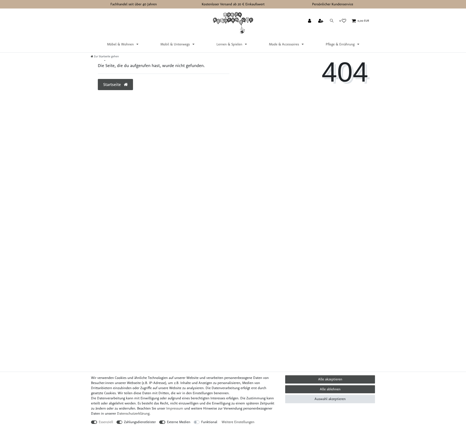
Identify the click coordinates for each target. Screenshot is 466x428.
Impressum (174, 408)
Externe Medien (178, 422)
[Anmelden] (310, 21)
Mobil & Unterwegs (175, 44)
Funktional (209, 422)
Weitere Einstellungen (238, 422)
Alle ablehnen (330, 389)
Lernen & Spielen (229, 44)
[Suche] (332, 21)
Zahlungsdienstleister (140, 422)
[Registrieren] (321, 21)
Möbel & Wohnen (121, 44)
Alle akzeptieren (330, 379)
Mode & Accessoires (284, 44)
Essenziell (106, 422)
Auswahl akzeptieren (330, 399)
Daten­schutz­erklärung (133, 413)
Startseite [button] (112, 84)
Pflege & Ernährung (341, 44)
